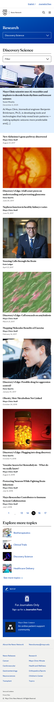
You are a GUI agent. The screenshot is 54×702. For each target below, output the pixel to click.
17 (45, 512)
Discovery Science (14, 35)
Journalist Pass (45, 4)
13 (22, 512)
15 (33, 512)
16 (39, 512)
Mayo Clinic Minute (37, 661)
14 (27, 512)
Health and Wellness (37, 666)
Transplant (7, 681)
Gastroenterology (10, 671)
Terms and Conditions (8, 691)
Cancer (6, 661)
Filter (7, 58)
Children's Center (36, 676)
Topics (32, 681)
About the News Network (13, 644)
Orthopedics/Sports (37, 671)
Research (33, 655)
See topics (12, 577)
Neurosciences (9, 676)
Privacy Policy (6, 695)
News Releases (9, 655)
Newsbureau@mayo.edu (39, 644)
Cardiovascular (9, 666)
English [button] (31, 4)
